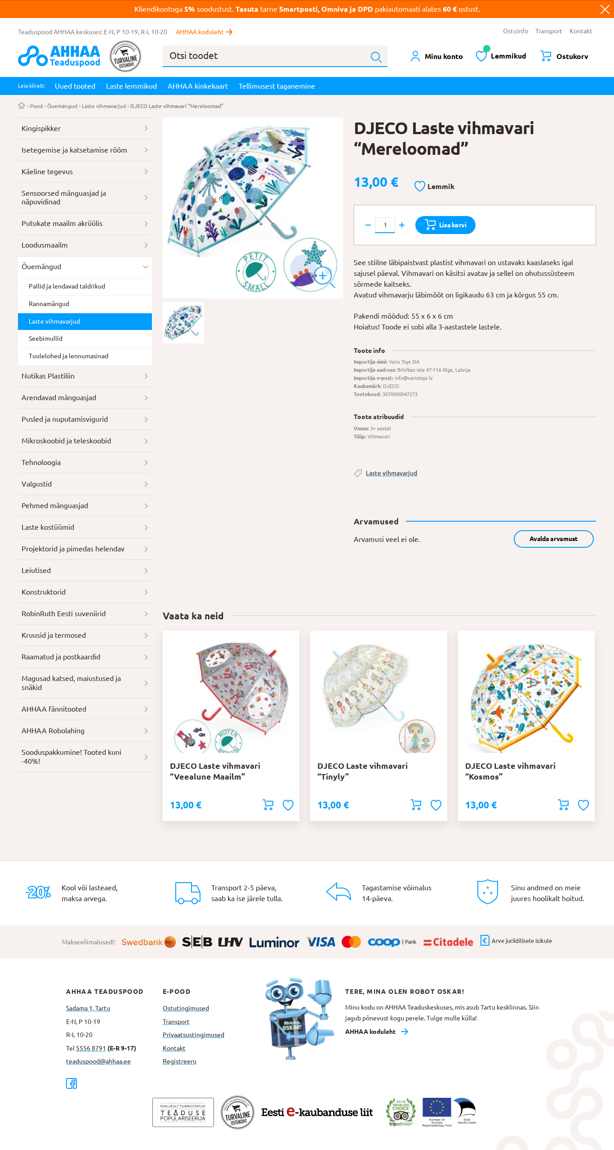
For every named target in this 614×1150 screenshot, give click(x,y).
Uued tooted (75, 86)
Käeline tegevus (47, 171)
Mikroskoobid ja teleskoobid (66, 441)
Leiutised (36, 570)
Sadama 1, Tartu (88, 1008)
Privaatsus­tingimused (193, 1034)
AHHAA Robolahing (53, 730)
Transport (548, 31)
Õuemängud (62, 106)
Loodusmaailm (45, 245)
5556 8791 (91, 1048)
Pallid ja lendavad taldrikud (67, 286)
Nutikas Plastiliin (48, 376)
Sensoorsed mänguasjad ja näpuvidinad (64, 197)
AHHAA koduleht (200, 32)
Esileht (22, 106)
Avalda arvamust (553, 538)
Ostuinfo (515, 31)
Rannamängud (49, 303)
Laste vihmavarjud (104, 106)
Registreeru (179, 1061)
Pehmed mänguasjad (55, 505)
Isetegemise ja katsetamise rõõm (74, 150)
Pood (36, 106)
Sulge (605, 9)
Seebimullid (45, 338)
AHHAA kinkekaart (198, 86)
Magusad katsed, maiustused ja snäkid (71, 682)
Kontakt (581, 31)
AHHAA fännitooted (54, 709)
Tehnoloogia (41, 462)
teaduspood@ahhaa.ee (98, 1061)
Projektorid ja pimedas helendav (73, 549)
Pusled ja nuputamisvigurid (65, 419)
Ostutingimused (186, 1008)
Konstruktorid (44, 592)
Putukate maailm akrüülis (62, 223)
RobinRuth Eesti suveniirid (64, 613)
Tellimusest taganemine (277, 86)
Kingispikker (41, 128)
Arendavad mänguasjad (59, 397)
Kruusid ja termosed (54, 635)
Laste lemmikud (131, 86)
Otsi (376, 57)
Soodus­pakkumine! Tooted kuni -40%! (71, 756)
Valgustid (37, 484)
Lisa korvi (453, 225)
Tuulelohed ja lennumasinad (68, 356)
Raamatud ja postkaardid (61, 657)
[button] (434, 187)
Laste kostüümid (48, 527)
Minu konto (444, 56)
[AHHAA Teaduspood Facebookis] (114, 1083)
